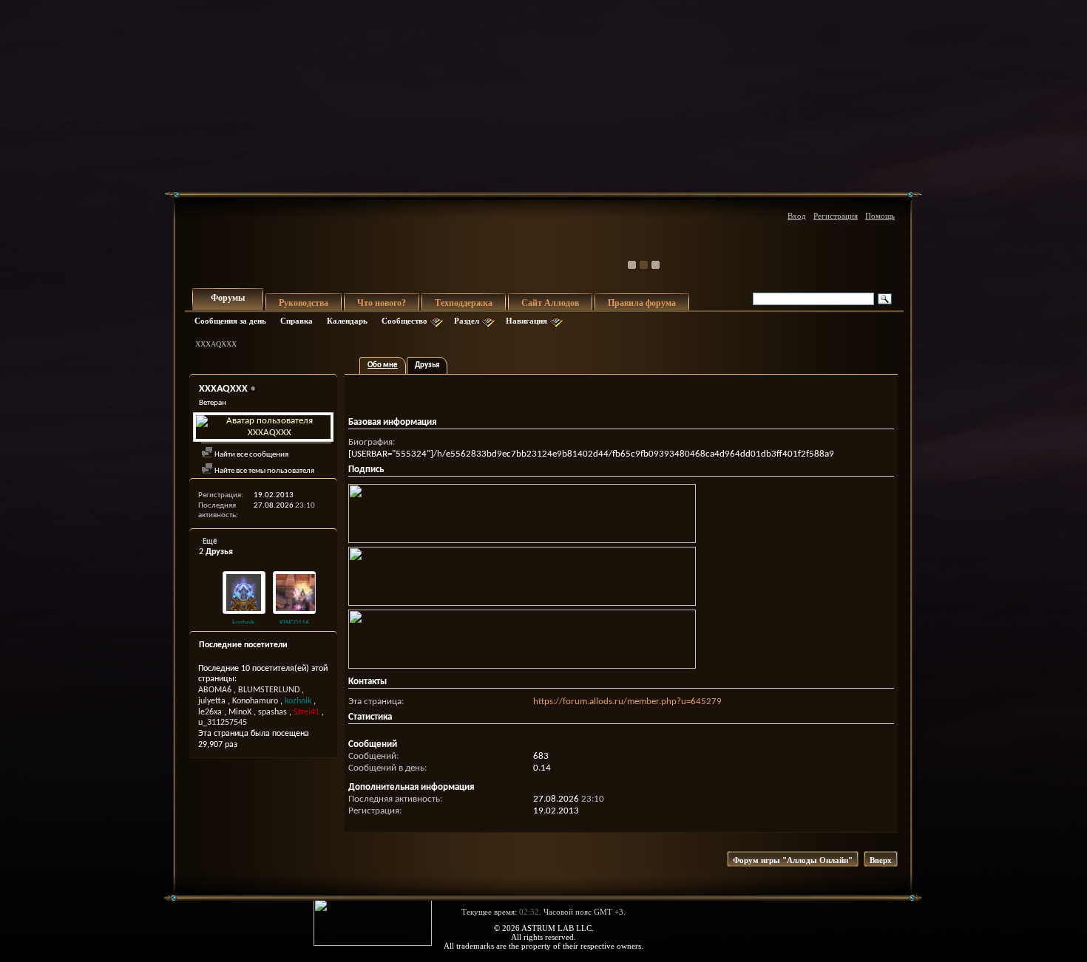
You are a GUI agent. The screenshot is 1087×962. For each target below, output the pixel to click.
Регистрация (835, 215)
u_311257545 (222, 722)
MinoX (239, 712)
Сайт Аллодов (550, 303)
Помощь (880, 215)
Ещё (210, 542)
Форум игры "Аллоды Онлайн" (793, 860)
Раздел (466, 320)
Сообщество (404, 320)
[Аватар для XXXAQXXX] (263, 427)
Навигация (526, 320)
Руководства (303, 303)
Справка (296, 320)
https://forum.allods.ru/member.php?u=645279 (627, 701)
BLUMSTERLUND (268, 690)
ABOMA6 (214, 690)
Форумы (228, 298)
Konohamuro (255, 701)
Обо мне (383, 365)
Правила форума (642, 303)
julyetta (212, 701)
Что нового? (381, 303)
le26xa (210, 712)
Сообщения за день (230, 320)
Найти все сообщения (250, 455)
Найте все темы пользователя (263, 471)
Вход (797, 215)
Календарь (347, 320)
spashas (272, 712)
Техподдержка (463, 303)
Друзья (427, 365)
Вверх (881, 860)
